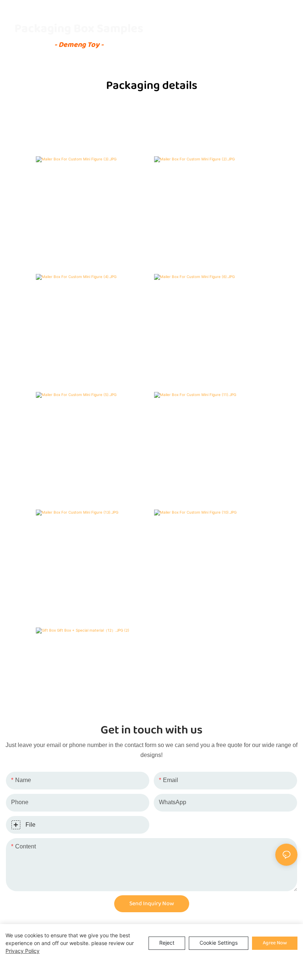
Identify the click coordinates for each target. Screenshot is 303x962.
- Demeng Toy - (78, 45)
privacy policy (23, 951)
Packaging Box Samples (78, 28)
